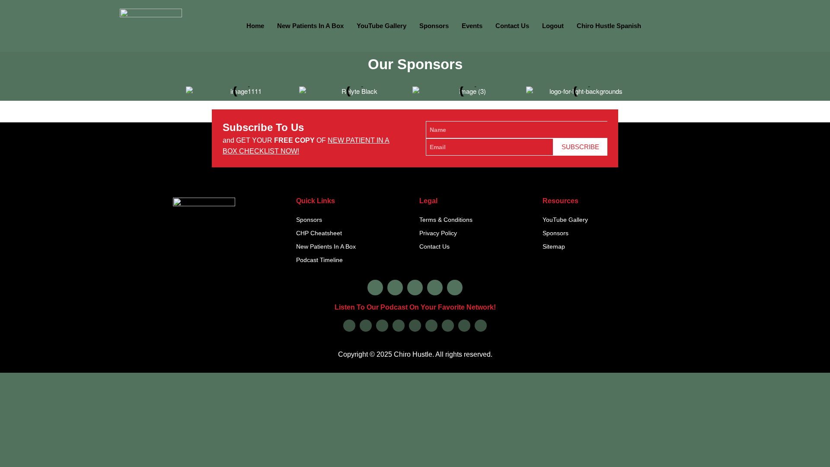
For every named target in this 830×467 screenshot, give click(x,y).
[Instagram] (395, 287)
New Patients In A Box (310, 25)
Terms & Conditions (445, 219)
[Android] (415, 326)
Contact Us (512, 25)
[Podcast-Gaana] (481, 326)
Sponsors (434, 25)
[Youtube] (435, 287)
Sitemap (554, 246)
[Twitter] (415, 287)
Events (472, 25)
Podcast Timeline (319, 259)
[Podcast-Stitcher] (448, 326)
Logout (553, 25)
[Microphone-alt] (455, 287)
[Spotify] (382, 326)
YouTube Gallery (381, 25)
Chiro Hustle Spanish (609, 25)
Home (255, 25)
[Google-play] (366, 326)
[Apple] (349, 326)
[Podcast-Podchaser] (464, 326)
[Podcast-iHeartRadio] (431, 326)
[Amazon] (399, 326)
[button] (178, 88)
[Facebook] (375, 287)
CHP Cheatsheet (319, 233)
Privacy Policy (438, 233)
